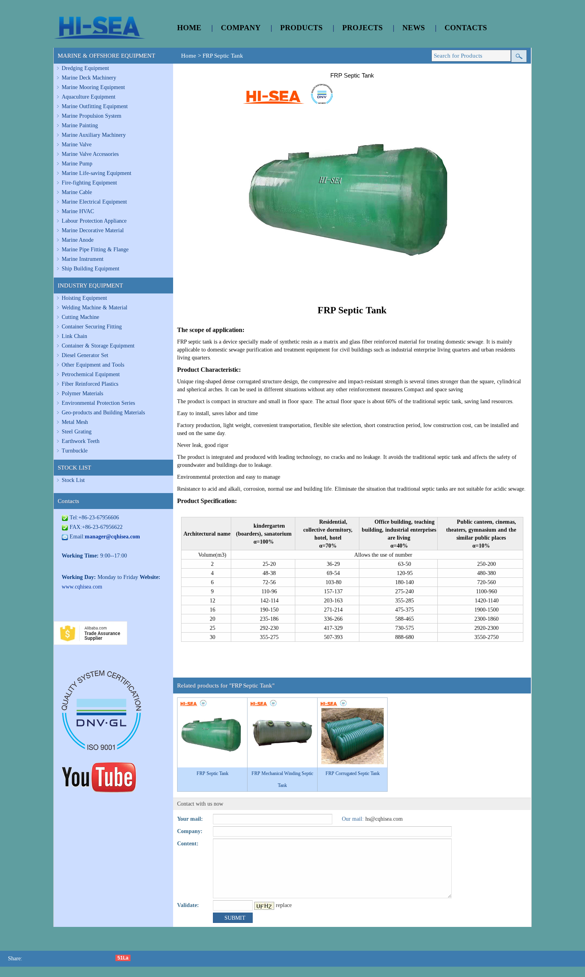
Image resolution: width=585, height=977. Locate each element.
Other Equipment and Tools (93, 365)
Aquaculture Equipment (88, 97)
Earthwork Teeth (80, 441)
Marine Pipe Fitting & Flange (95, 250)
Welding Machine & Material (94, 308)
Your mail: (190, 819)
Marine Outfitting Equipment (95, 106)
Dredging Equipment (85, 68)
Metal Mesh (75, 422)
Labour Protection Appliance (94, 221)
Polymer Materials (82, 393)
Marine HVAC (78, 211)
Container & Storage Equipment (98, 346)
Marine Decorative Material (93, 230)
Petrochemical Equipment (91, 374)
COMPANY (241, 27)
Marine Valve (77, 145)
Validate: (188, 905)
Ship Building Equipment (90, 269)
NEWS (413, 27)
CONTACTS (466, 27)
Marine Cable (77, 192)
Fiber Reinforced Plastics (90, 384)
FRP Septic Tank (223, 55)
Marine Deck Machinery (89, 78)
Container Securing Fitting (92, 327)
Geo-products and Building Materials (103, 413)
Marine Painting (80, 125)
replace (284, 905)
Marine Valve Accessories (90, 154)
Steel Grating (77, 432)
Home (188, 55)
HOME (189, 27)
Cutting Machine (80, 317)
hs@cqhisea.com (384, 819)
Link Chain (74, 336)
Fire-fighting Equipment (89, 183)
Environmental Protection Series (98, 403)
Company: (190, 831)
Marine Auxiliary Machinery (94, 135)
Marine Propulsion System (91, 116)
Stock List (73, 480)
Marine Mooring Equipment (93, 87)
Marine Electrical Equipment (94, 202)
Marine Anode (78, 240)
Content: (188, 844)
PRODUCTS (301, 27)
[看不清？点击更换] (264, 906)
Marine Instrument (82, 259)
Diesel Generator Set (85, 355)
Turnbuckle (75, 451)
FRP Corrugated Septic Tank (353, 773)
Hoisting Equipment (84, 298)
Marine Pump (77, 164)
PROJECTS (362, 27)
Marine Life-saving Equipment (96, 173)
